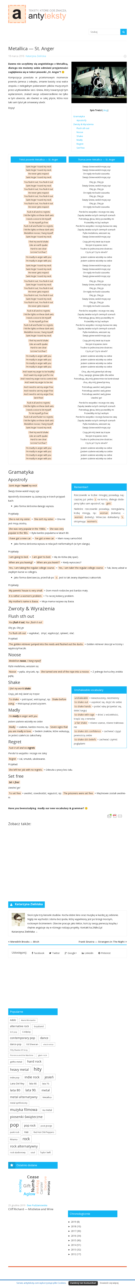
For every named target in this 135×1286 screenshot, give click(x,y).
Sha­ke (80, 136)
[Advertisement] (67, 862)
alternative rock (19, 1026)
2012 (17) (74, 1254)
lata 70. (46, 1083)
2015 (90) (74, 1240)
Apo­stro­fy (81, 120)
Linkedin (89, 953)
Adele (13, 1020)
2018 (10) (74, 1226)
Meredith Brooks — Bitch (24, 941)
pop (14, 1124)
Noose (80, 132)
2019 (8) (74, 1221)
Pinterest (106, 953)
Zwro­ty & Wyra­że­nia (83, 124)
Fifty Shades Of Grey (18, 1050)
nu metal (47, 1110)
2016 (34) (74, 1235)
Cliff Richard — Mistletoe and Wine (30, 1209)
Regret (80, 143)
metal (45, 1090)
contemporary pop (22, 1038)
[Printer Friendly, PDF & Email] (115, 817)
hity (38, 1069)
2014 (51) (74, 1245)
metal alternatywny (24, 1097)
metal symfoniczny (18, 1103)
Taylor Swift (45, 1152)
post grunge (46, 1125)
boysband (39, 1026)
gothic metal (16, 1061)
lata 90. (30, 1090)
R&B (26, 1132)
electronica (48, 1044)
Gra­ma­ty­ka (79, 116)
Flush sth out (83, 128)
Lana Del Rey (17, 1083)
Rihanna (13, 1139)
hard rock (34, 1061)
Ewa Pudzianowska (37, 1205)
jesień (49, 1077)
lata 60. (33, 1083)
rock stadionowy (18, 1152)
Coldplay (26, 1031)
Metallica (47, 1097)
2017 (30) (74, 1231)
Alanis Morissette (28, 1020)
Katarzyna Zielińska (36, 56)
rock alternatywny (24, 1146)
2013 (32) (74, 1249)
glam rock (42, 1055)
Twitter (56, 953)
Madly (80, 139)
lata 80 (15, 1090)
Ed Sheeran (32, 1044)
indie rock (32, 1077)
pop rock (30, 1125)
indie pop (14, 1077)
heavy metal (19, 1069)
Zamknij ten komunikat (83, 1282)
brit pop (13, 1032)
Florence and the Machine (21, 1055)
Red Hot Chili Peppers (44, 1132)
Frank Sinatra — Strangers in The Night (102, 941)
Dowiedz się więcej (109, 1282)
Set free (81, 147)
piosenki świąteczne (26, 1116)
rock (26, 1138)
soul (33, 1152)
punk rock (14, 1132)
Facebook (39, 953)
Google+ (72, 953)
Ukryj (105, 110)
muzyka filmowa (23, 1109)
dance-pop (15, 1044)
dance (44, 1038)
